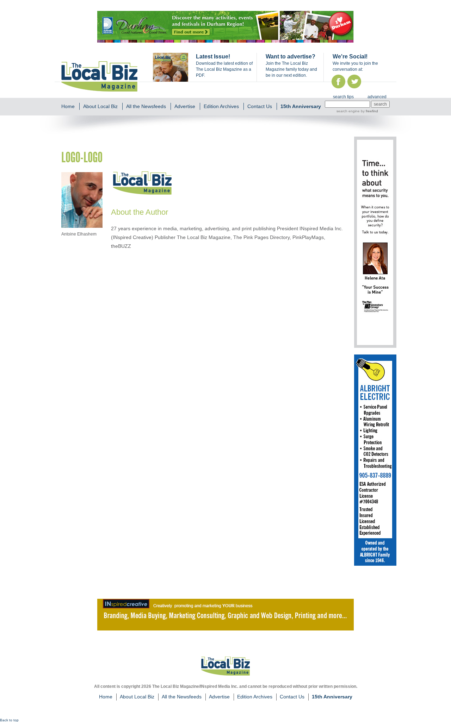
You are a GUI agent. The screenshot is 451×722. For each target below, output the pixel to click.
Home (68, 106)
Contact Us (259, 106)
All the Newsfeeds (146, 106)
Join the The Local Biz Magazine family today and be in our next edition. (291, 69)
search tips (343, 96)
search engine (348, 111)
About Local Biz (100, 106)
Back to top (9, 720)
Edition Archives (221, 106)
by (369, 111)
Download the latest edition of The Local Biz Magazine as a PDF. (224, 69)
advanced (377, 96)
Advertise (184, 106)
